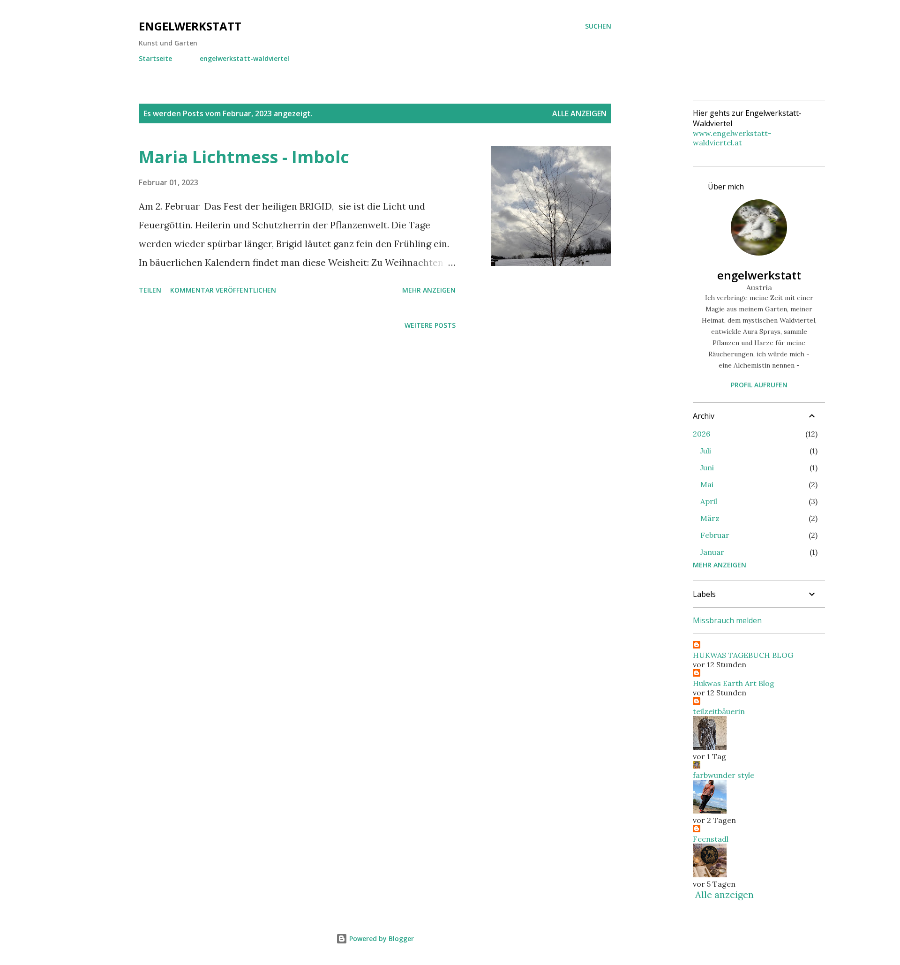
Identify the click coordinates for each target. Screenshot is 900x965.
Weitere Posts (430, 325)
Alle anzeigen (579, 113)
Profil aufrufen (759, 384)
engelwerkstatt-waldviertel (244, 58)
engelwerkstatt (190, 26)
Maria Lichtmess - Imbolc (244, 156)
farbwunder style (723, 775)
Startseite (155, 58)
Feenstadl (710, 839)
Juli (705, 450)
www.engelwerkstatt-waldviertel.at (732, 137)
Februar (714, 535)
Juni (707, 467)
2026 (701, 433)
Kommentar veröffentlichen (223, 290)
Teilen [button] (150, 290)
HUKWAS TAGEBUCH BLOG (743, 655)
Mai (706, 484)
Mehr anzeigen (429, 290)
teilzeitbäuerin (719, 711)
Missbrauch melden (727, 620)
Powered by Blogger (380, 938)
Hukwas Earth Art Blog (733, 683)
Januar (712, 552)
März (710, 518)
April (708, 501)
